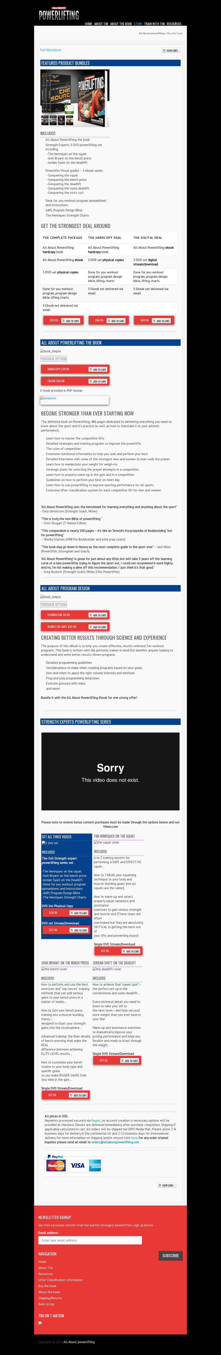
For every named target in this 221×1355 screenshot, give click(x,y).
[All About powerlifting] (110, 13)
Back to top (46, 1304)
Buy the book (47, 1286)
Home (88, 23)
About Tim (101, 23)
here (134, 1138)
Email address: (48, 1233)
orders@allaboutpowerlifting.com (115, 1142)
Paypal (96, 1120)
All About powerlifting (152, 33)
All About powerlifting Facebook (173, 3)
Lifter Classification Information (60, 1280)
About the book (121, 23)
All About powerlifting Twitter (179, 3)
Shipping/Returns (50, 1298)
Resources (174, 23)
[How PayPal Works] (74, 1154)
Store (138, 23)
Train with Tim (154, 23)
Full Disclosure (50, 50)
